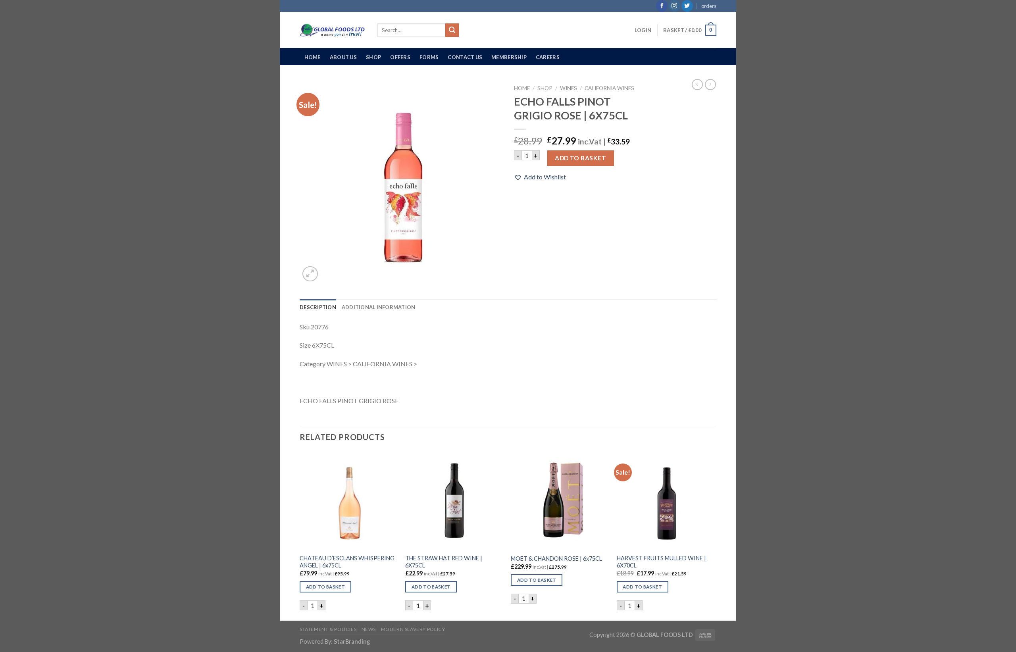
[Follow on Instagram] (674, 6)
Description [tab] (318, 307)
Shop (373, 57)
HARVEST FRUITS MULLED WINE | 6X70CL (661, 562)
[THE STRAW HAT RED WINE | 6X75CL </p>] (454, 501)
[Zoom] (310, 274)
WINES (568, 88)
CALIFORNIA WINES (609, 88)
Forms (429, 57)
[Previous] (300, 535)
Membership (509, 57)
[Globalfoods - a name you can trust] (333, 30)
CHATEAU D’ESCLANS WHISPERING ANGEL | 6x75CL (347, 562)
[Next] (714, 535)
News (369, 629)
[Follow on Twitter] (687, 6)
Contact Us (465, 57)
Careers (548, 57)
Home (312, 57)
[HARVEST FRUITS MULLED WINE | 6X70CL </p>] (666, 501)
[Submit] (452, 30)
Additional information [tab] (379, 307)
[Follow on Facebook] (662, 6)
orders (708, 6)
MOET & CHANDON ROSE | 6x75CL (556, 558)
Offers (400, 57)
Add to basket (580, 158)
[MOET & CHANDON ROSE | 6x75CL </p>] (560, 501)
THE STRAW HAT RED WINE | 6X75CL (443, 562)
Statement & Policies (328, 629)
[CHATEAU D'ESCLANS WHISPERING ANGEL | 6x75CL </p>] (349, 501)
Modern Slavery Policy (413, 629)
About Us (343, 57)
